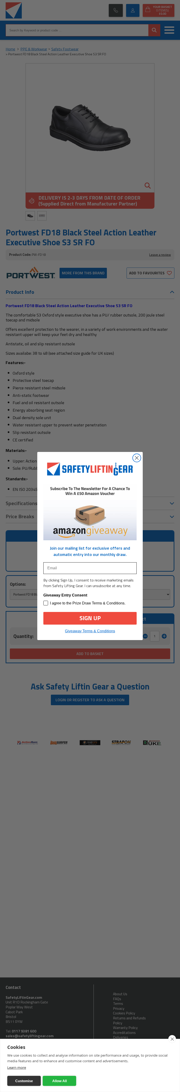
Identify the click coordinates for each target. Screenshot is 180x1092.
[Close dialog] (137, 458)
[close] (172, 1039)
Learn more (16, 1067)
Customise (24, 1081)
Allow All (59, 1081)
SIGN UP (90, 618)
